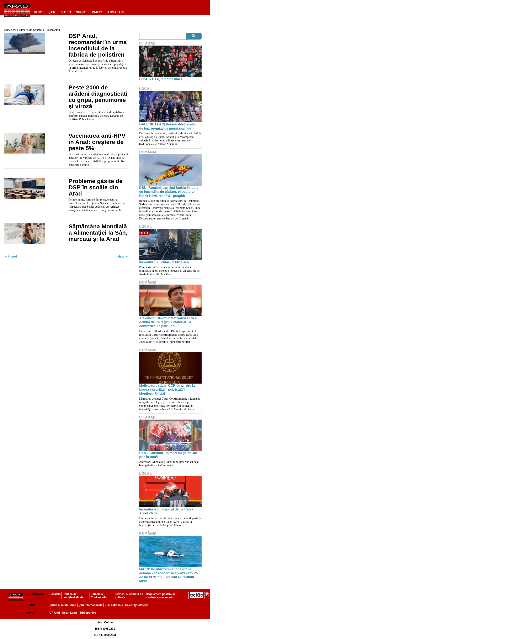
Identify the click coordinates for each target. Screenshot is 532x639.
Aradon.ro (36, 594)
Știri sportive (87, 612)
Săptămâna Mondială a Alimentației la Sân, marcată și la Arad (98, 232)
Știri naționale (114, 605)
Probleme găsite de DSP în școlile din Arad (96, 187)
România (148, 152)
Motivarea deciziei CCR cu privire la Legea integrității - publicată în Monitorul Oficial (167, 389)
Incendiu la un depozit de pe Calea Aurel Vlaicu (166, 511)
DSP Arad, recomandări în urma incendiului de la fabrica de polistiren (98, 45)
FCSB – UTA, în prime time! (160, 79)
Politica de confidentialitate (73, 595)
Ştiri (52, 12)
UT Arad (147, 43)
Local (145, 88)
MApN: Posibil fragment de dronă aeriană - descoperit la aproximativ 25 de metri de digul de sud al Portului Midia (168, 575)
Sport (81, 12)
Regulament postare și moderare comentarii (160, 595)
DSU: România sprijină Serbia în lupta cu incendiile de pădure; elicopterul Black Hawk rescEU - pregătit (168, 191)
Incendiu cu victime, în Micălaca (164, 262)
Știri (31, 605)
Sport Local (69, 612)
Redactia (54, 594)
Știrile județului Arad (62, 605)
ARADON (10, 29)
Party (97, 12)
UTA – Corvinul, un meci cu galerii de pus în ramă (168, 455)
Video (66, 12)
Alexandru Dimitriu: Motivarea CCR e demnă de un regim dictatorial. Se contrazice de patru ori (168, 322)
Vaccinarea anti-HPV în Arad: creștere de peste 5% (97, 142)
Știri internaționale (90, 605)
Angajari (115, 12)
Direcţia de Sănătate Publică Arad (39, 29)
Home (38, 12)
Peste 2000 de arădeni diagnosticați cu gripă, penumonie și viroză (98, 96)
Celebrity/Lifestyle (136, 605)
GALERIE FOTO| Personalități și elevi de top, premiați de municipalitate (168, 126)
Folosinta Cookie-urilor (99, 595)
